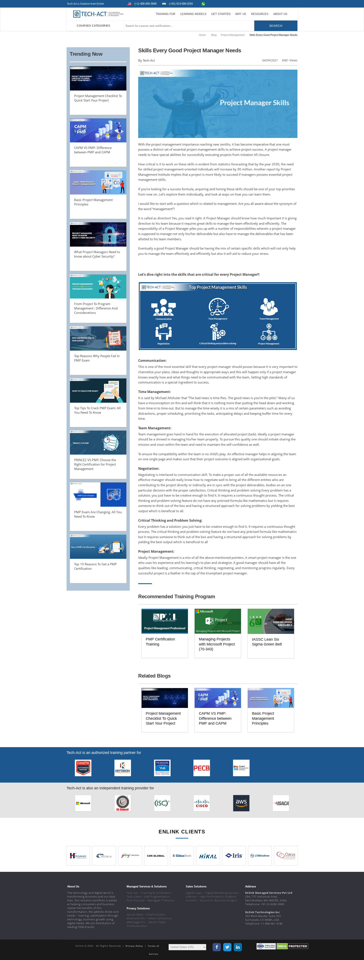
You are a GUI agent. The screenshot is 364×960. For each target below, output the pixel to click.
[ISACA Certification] (281, 804)
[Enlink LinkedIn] (287, 3)
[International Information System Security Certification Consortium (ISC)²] (162, 804)
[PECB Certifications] (201, 769)
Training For (165, 14)
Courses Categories (93, 25)
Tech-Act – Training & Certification (149, 893)
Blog (214, 35)
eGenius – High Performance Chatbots (211, 896)
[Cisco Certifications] (201, 804)
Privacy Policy (135, 945)
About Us (280, 14)
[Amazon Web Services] (241, 804)
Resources (259, 14)
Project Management (233, 35)
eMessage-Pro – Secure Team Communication (146, 924)
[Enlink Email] (294, 3)
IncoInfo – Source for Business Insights (211, 900)
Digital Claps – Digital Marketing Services (212, 893)
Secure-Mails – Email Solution (146, 914)
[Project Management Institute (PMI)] (241, 769)
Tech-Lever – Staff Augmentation (148, 896)
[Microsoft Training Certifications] (83, 804)
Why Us (240, 14)
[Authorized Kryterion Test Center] (122, 769)
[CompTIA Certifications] (83, 769)
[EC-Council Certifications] (122, 804)
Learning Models (193, 14)
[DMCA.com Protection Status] (292, 946)
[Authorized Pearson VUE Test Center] (162, 769)
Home (202, 35)
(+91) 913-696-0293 (181, 3)
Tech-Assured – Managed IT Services (151, 900)
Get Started (220, 14)
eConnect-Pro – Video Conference (149, 918)
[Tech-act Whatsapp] (203, 3)
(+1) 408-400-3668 (145, 3)
